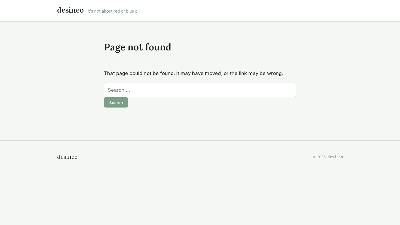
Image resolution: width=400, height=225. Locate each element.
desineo (70, 10)
